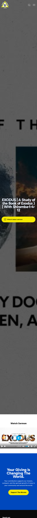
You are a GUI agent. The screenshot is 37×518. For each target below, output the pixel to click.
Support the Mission (18, 492)
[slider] (9, 446)
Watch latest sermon (14, 219)
